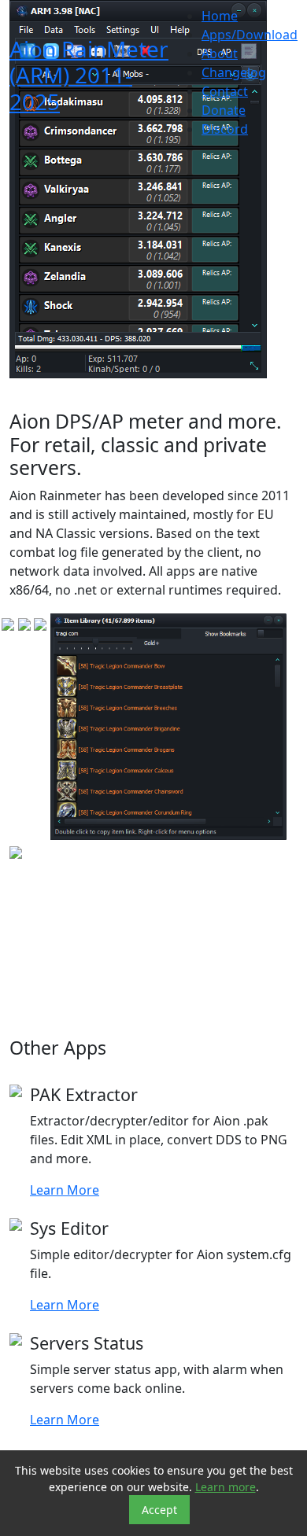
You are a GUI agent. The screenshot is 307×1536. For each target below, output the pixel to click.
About (220, 53)
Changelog (234, 72)
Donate (224, 110)
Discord (225, 129)
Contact (225, 91)
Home (220, 15)
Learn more (225, 1486)
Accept (159, 1509)
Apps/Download (250, 34)
